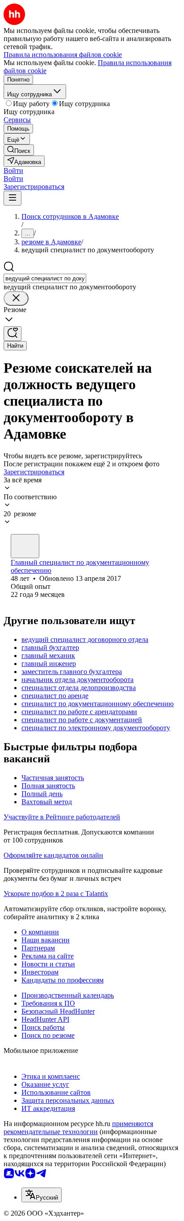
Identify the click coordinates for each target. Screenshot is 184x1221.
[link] (19, 150)
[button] (13, 170)
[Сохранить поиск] (12, 333)
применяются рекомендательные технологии (78, 1127)
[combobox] (45, 278)
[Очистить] (16, 298)
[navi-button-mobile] (12, 198)
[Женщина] (25, 546)
